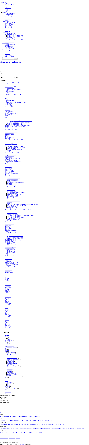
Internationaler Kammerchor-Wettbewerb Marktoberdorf (15, 39)
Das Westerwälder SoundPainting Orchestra (15, 182)
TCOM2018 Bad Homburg (10, 242)
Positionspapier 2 (8, 225)
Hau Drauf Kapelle (11, 190)
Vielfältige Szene (8, 261)
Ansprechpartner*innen (9, 91)
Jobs (6, 11)
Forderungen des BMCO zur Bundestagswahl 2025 (15, 126)
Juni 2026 (7, 278)
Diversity (6, 115)
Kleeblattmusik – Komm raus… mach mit (15, 194)
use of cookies (22, 444)
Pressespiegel (7, 54)
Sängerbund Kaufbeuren (10, 62)
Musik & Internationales (9, 27)
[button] (3, 57)
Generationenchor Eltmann (12, 186)
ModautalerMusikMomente (12, 365)
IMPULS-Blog (8, 344)
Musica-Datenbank (8, 165)
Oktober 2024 (7, 291)
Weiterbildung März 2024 (12, 347)
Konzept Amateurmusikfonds (10, 155)
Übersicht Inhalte (8, 250)
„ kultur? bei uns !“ (11, 176)
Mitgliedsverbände (8, 6)
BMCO (6, 99)
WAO (6, 390)
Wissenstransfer (8, 19)
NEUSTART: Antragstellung (12, 214)
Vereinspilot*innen (8, 259)
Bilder (6, 95)
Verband (6, 257)
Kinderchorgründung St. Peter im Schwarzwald (16, 192)
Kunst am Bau (10, 150)
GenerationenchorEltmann (12, 358)
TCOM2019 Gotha (8, 243)
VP (5, 389)
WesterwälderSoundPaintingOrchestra (14, 376)
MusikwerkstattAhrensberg (12, 367)
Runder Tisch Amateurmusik (10, 232)
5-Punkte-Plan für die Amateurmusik (12, 82)
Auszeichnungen (5, 43)
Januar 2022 (7, 301)
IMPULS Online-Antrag (9, 137)
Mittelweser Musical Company (13, 195)
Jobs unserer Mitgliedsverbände (11, 144)
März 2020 (7, 323)
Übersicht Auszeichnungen (10, 44)
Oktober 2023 (7, 294)
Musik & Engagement (9, 24)
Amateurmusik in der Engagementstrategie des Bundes (15, 86)
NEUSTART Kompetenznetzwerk (14, 211)
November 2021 (8, 303)
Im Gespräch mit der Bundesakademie (14, 149)
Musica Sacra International (10, 40)
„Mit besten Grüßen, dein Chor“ (13, 178)
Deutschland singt (8, 114)
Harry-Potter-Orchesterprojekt (13, 188)
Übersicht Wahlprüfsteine (10, 252)
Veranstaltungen (5, 32)
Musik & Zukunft (8, 28)
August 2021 (7, 306)
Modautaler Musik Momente (12, 196)
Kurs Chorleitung (8, 157)
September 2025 (8, 287)
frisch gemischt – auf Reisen (12, 185)
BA (5, 338)
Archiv (6, 20)
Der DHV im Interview (11, 148)
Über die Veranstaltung (9, 248)
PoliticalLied (9, 371)
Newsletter (7, 51)
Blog (6, 98)
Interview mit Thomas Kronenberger (12, 141)
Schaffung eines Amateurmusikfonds (14, 161)
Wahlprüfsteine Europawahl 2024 (11, 262)
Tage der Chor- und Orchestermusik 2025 (15, 238)
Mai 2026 (7, 279)
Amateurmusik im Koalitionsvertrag (12, 84)
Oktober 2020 (7, 316)
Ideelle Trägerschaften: (9, 133)
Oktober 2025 (7, 286)
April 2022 (7, 299)
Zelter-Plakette (7, 45)
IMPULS (6, 136)
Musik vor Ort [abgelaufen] (10, 175)
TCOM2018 (9, 382)
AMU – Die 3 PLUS (9, 90)
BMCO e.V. (7, 3)
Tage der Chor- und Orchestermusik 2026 (15, 36)
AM (5, 336)
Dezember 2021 (8, 302)
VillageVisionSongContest (12, 374)
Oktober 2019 (7, 328)
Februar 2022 (7, 300)
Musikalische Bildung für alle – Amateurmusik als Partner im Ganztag (18, 209)
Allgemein (7, 335)
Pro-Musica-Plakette (9, 46)
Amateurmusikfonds (9, 14)
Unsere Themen (5, 21)
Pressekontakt (7, 50)
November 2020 (8, 315)
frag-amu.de (7, 127)
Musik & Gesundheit (9, 26)
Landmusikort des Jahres (9, 15)
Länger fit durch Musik (9, 346)
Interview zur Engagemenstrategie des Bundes (14, 142)
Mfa (5, 348)
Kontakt (6, 10)
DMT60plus (7, 341)
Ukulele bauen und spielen (12, 206)
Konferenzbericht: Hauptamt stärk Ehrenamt (13, 152)
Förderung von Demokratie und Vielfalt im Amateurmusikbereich (17, 125)
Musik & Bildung (8, 23)
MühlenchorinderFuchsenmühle (13, 366)
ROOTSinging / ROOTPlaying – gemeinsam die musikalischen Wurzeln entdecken (23, 204)
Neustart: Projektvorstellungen (13, 219)
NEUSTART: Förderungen (10, 220)
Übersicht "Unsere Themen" (5, 424)
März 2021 (7, 312)
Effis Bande (9, 183)
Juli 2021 (6, 308)
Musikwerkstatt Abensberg (12, 198)
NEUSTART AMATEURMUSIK (11, 210)
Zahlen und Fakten (8, 55)
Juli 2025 (6, 288)
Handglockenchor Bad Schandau (13, 187)
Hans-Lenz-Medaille (9, 47)
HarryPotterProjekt (10, 360)
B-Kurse (6, 337)
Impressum (7, 135)
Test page (6, 245)
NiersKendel (9, 369)
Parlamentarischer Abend (9, 42)
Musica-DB (7, 350)
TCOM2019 (9, 383)
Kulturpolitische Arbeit (9, 4)
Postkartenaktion (10, 88)
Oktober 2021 (7, 304)
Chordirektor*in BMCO (9, 48)
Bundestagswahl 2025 (9, 104)
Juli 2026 (6, 277)
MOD (6, 349)
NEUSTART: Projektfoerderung (13, 218)
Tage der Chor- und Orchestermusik (12, 34)
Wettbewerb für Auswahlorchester (11, 264)
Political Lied (9, 203)
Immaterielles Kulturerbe (9, 56)
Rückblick (7, 231)
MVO (6, 351)
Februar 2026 (7, 281)
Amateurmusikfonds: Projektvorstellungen (13, 89)
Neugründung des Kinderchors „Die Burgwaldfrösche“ (17, 199)
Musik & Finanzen (8, 25)
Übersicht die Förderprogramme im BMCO (15, 123)
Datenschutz (7, 110)
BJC (6, 96)
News (6, 221)
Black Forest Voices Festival (12, 179)
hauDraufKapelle (10, 361)
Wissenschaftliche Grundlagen (10, 266)
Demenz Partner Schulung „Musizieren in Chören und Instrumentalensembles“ (25, 119)
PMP (6, 378)
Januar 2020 (7, 325)
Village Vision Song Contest (12, 207)
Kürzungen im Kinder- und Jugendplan (12, 158)
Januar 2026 (7, 282)
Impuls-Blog (7, 138)
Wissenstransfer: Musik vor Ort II (11, 268)
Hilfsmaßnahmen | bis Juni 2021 (11, 132)
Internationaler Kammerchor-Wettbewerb (56, 428)
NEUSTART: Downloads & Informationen (15, 217)
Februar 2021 (7, 313)
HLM (6, 342)
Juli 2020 (6, 319)
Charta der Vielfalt (8, 105)
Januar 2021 (7, 314)
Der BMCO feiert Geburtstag (10, 113)
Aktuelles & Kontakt (9, 83)
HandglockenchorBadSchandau (13, 359)
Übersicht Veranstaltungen (10, 33)
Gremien (6, 9)
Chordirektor (7, 339)
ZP (5, 393)
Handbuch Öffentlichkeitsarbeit (11, 129)
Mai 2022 (7, 298)
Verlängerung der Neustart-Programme (14, 162)
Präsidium (7, 5)
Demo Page (7, 112)
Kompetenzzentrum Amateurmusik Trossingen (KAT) (15, 146)
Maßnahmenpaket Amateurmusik (11, 160)
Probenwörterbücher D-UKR (10, 230)
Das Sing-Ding (10, 181)
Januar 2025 (7, 290)
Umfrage (6, 253)
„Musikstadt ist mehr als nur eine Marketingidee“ (16, 147)
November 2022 (8, 296)
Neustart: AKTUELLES (12, 213)
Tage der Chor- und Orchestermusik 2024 (15, 237)
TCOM (6, 381)
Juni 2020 (7, 320)
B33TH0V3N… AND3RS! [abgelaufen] (13, 94)
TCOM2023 (9, 385)
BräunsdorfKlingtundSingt (12, 353)
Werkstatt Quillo (10, 208)
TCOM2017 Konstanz (9, 241)
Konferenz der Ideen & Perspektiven (12, 151)
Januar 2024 (7, 293)
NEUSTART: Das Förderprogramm (14, 216)
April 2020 (7, 322)
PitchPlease (9, 202)
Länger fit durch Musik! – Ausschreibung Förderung (20, 122)
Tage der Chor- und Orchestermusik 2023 (15, 236)
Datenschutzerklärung (9, 111)
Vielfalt (6, 29)
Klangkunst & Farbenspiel (12, 193)
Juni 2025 (7, 289)
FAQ (6, 116)
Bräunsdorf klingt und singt (12, 180)
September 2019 (8, 329)
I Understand (28, 444)
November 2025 (8, 285)
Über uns (4, 2)
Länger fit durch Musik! (9, 16)
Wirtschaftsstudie (8, 265)
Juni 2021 (7, 309)
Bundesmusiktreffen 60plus (10, 37)
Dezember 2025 (8, 283)
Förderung (4, 12)
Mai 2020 (7, 321)
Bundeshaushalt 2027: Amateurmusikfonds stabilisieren (15, 102)
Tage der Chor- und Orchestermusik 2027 (15, 35)
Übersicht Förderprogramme (10, 13)
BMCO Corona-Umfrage (10, 100)
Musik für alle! (7, 17)
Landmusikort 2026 (8, 159)
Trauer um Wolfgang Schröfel (10, 247)
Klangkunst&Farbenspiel (12, 363)
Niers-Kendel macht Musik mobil (13, 201)
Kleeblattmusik (10, 364)
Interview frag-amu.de (9, 140)
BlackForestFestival (11, 352)
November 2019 (8, 327)
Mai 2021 (7, 310)
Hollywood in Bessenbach (12, 191)
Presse (3, 49)
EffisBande (9, 355)
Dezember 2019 (8, 326)
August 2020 (7, 317)
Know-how (7, 145)
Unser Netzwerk (8, 8)
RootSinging (9, 372)
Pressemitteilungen (8, 52)
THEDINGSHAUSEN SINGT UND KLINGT (16, 205)
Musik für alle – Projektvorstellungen (12, 173)
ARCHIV (7, 92)
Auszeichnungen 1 (8, 93)
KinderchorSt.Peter (11, 362)
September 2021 (8, 305)
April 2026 (7, 280)
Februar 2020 (7, 324)
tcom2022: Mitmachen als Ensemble (12, 244)
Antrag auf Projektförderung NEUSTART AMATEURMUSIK (22, 215)
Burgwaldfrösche (10, 354)
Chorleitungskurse (8, 107)
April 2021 (7, 311)
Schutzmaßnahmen (8, 233)
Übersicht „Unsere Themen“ (10, 22)
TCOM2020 (9, 384)
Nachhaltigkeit (7, 31)
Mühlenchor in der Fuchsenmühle (13, 197)
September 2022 (8, 297)
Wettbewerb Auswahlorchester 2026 (12, 38)
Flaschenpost (9, 184)
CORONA (7, 109)
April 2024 (7, 292)
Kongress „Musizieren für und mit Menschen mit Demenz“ (21, 121)
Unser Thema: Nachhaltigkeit (10, 255)
